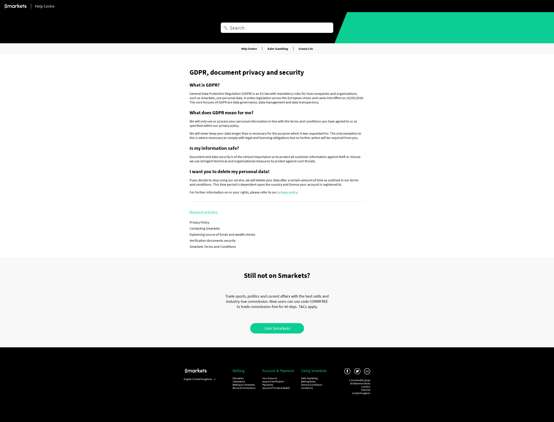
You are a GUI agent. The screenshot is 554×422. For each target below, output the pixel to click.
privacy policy (287, 192)
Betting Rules (308, 381)
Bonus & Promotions (244, 388)
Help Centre (249, 49)
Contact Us (306, 49)
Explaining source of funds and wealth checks (222, 234)
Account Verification (273, 381)
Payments (267, 384)
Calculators (239, 381)
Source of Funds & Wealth (276, 388)
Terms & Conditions (311, 384)
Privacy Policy (199, 222)
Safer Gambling (277, 49)
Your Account (269, 378)
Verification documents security (212, 240)
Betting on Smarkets (244, 384)
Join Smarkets (277, 328)
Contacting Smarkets (205, 228)
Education (238, 378)
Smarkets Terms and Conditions (213, 246)
